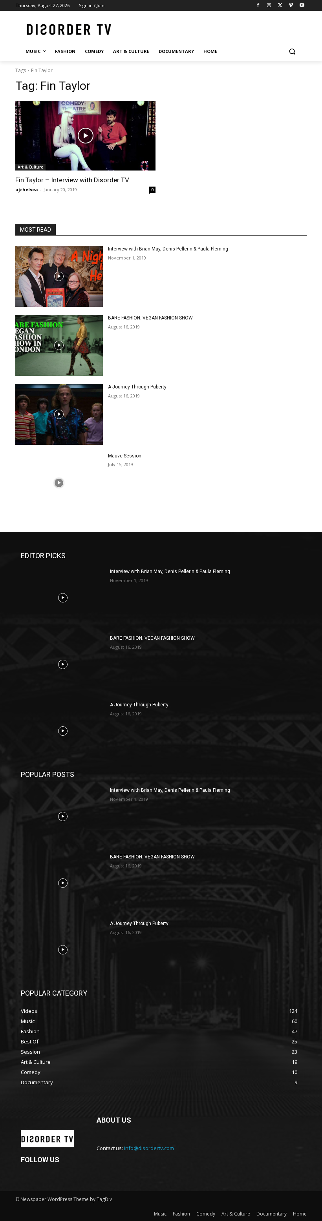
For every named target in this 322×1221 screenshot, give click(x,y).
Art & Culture (30, 167)
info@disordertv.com (149, 1148)
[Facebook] (258, 5)
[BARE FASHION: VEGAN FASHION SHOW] (59, 345)
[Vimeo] (290, 5)
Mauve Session (124, 456)
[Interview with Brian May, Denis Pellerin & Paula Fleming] (59, 276)
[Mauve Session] (59, 483)
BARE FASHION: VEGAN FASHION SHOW (150, 318)
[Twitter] (280, 5)
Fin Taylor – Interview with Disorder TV (72, 180)
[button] (292, 51)
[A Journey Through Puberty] (59, 414)
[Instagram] (269, 5)
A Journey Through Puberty (137, 387)
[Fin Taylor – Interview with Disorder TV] (85, 136)
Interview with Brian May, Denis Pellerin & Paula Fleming (168, 249)
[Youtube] (301, 5)
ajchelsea (26, 189)
